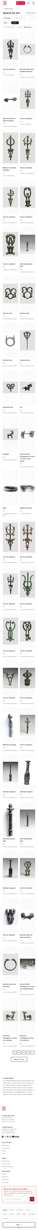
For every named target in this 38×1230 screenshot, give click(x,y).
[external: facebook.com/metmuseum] (2, 1136)
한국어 (24, 1214)
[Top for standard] (10, 49)
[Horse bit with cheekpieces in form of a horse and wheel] (27, 434)
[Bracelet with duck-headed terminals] (27, 49)
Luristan (14, 22)
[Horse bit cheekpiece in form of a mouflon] (10, 1016)
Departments (6, 1145)
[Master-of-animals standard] (10, 148)
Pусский (5, 1218)
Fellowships (5, 1179)
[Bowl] (10, 488)
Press (3, 1153)
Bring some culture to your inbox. (16, 1189)
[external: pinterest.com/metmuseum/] (8, 1136)
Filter (18, 1225)
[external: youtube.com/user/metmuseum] (15, 1136)
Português (20, 1210)
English (5, 1210)
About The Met (6, 1142)
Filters (6, 23)
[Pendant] (10, 434)
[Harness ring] (10, 293)
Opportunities (6, 1171)
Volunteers (5, 1176)
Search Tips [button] (30, 13)
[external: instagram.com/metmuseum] (10, 1136)
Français (27, 1210)
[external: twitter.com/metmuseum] (5, 1136)
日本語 (18, 1214)
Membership (5, 1161)
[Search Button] (28, 3)
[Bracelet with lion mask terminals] (10, 98)
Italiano (5, 1214)
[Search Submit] (32, 18)
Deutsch (11, 1214)
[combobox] (22, 18)
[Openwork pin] (27, 340)
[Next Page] (32, 1052)
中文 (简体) (32, 1214)
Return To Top (19, 1059)
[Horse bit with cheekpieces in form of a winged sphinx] (27, 964)
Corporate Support (7, 1166)
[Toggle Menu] (33, 3)
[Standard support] (10, 772)
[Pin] (27, 387)
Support (4, 1158)
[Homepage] (5, 3)
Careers (4, 1174)
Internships (5, 1182)
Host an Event (6, 1164)
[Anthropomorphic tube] (27, 244)
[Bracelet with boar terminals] (10, 964)
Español (12, 1210)
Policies (4, 1151)
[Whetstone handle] (10, 725)
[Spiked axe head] (27, 488)
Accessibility (5, 1148)
